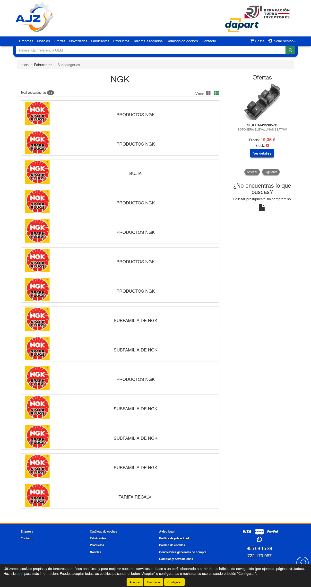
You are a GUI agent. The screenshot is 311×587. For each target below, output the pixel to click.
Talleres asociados (148, 40)
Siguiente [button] (271, 172)
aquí (20, 573)
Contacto (209, 40)
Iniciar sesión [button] (283, 40)
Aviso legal (166, 531)
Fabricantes (100, 40)
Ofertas (60, 40)
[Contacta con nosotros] (302, 563)
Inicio (25, 64)
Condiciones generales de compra (183, 552)
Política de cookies (172, 545)
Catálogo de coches (182, 40)
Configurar (174, 582)
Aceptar (135, 582)
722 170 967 (259, 555)
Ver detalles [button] (262, 153)
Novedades (78, 40)
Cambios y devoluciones (176, 559)
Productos (121, 40)
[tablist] (262, 129)
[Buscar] (290, 50)
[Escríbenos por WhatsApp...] (259, 539)
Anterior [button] (252, 172)
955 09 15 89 (259, 548)
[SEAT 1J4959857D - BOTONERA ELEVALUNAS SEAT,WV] (262, 102)
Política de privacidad (174, 538)
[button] (209, 92)
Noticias (43, 40)
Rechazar (153, 582)
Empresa (26, 40)
